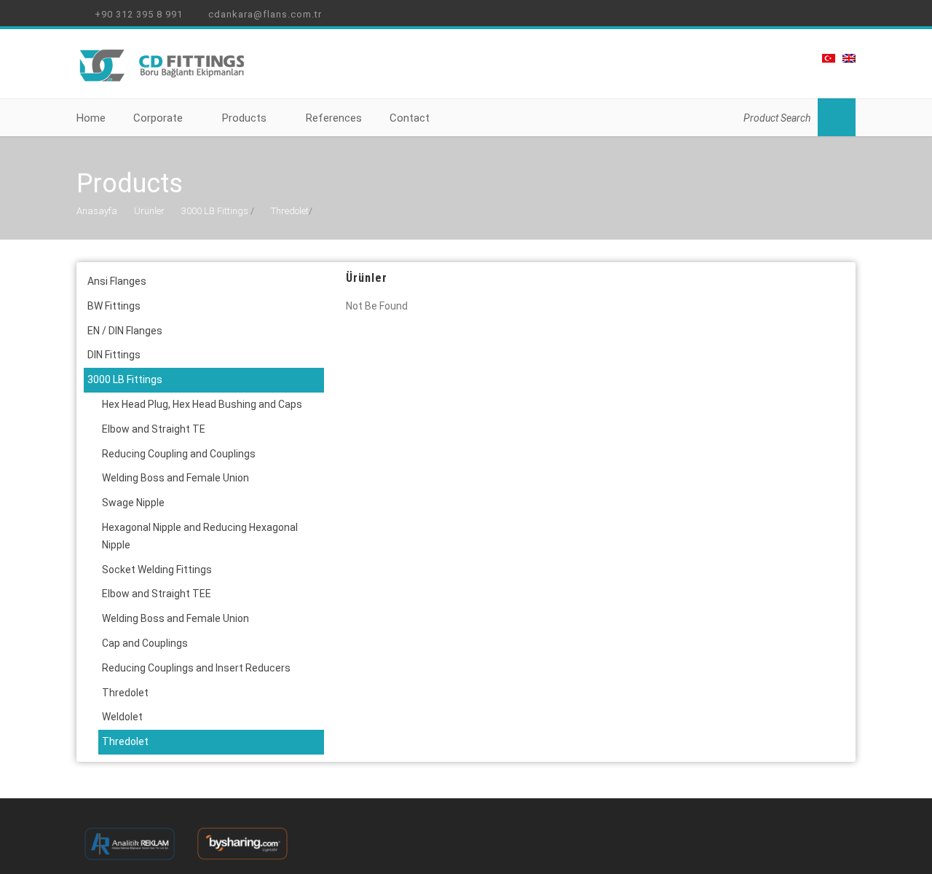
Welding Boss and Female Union (175, 478)
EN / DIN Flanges (124, 330)
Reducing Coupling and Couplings (179, 454)
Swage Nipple (133, 502)
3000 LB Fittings (214, 210)
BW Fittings (114, 306)
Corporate (158, 118)
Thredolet (290, 210)
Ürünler (149, 210)
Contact (410, 118)
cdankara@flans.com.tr (263, 14)
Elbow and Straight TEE (156, 593)
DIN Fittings (114, 355)
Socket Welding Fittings (157, 569)
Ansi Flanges (116, 281)
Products (244, 118)
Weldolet (122, 717)
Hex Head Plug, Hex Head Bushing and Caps (202, 404)
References (334, 118)
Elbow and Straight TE (153, 429)
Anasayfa (96, 210)
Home (91, 118)
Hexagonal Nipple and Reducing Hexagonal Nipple (200, 536)
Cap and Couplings (145, 643)
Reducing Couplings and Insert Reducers (196, 668)
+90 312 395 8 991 (137, 14)
